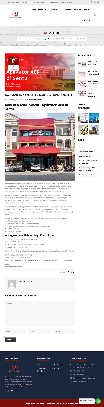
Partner (81, 175)
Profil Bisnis (43, 10)
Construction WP (85, 156)
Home (34, 10)
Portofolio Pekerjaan (73, 10)
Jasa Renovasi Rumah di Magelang (93, 93)
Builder (81, 147)
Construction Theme (86, 151)
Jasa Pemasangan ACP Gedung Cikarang (87, 169)
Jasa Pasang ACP (43, 39)
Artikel (87, 10)
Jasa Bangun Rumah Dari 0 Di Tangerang (88, 162)
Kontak (87, 20)
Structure (91, 175)
